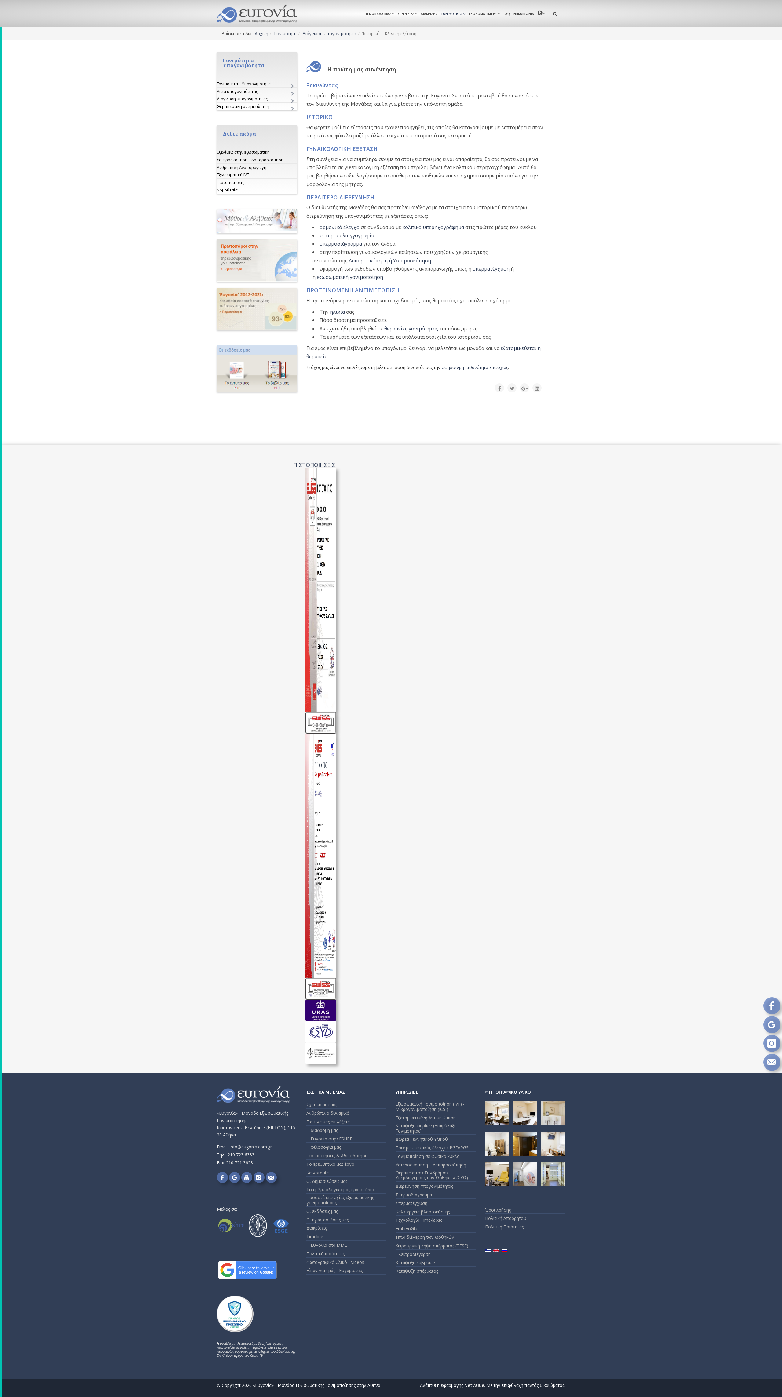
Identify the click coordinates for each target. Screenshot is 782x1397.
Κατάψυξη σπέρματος (417, 1271)
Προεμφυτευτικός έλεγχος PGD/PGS (432, 1148)
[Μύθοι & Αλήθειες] (257, 221)
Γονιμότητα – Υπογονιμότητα (244, 83)
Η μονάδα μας (378, 14)
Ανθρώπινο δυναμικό (327, 1113)
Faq (507, 14)
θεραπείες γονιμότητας (411, 328)
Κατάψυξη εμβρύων (415, 1262)
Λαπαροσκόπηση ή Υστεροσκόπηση (390, 260)
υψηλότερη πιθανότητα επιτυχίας (475, 367)
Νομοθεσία (227, 190)
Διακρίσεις (429, 14)
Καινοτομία (317, 1173)
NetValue (474, 1385)
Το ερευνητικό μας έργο (330, 1164)
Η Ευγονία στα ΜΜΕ (326, 1245)
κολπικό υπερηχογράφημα (433, 227)
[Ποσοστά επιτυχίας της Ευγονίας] (257, 309)
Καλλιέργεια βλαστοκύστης (423, 1212)
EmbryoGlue (408, 1228)
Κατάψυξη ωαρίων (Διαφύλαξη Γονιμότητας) (426, 1128)
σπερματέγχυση (491, 268)
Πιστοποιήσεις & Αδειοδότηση (336, 1155)
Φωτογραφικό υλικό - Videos (335, 1262)
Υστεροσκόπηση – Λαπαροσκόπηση (250, 159)
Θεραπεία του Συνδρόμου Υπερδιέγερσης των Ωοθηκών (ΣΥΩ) (432, 1175)
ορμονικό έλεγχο (340, 227)
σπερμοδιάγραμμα (341, 243)
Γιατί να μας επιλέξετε (328, 1122)
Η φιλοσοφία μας (323, 1147)
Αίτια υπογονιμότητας (237, 91)
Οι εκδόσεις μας (322, 1211)
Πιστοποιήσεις (230, 182)
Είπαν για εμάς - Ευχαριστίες (334, 1270)
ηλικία (337, 311)
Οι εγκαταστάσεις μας (327, 1220)
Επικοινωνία (523, 14)
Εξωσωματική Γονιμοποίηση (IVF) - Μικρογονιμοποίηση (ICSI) (430, 1106)
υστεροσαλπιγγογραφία (347, 235)
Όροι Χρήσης (498, 1210)
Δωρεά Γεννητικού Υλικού (422, 1139)
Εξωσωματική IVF (483, 14)
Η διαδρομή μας (322, 1130)
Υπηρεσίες (406, 14)
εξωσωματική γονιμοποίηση (350, 277)
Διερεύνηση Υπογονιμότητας (424, 1186)
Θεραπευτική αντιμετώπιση (243, 106)
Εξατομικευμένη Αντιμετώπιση (426, 1118)
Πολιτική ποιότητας (325, 1254)
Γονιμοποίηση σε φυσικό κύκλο (428, 1156)
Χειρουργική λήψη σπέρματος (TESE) (432, 1246)
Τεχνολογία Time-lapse (419, 1220)
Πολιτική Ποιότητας (504, 1227)
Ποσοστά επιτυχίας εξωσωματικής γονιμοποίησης (340, 1200)
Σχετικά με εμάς (321, 1104)
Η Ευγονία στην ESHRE (329, 1139)
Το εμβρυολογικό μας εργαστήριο (340, 1189)
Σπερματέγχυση (411, 1203)
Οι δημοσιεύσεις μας (326, 1181)
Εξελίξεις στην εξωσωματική (243, 152)
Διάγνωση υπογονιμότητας (329, 33)
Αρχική (261, 33)
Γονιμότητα (451, 14)
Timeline (314, 1236)
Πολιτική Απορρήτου (505, 1218)
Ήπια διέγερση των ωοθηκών (425, 1237)
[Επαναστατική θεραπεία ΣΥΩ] (257, 260)
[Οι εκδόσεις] (257, 368)
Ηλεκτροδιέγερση (413, 1254)
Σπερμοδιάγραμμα (414, 1195)
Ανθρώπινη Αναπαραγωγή (241, 167)
